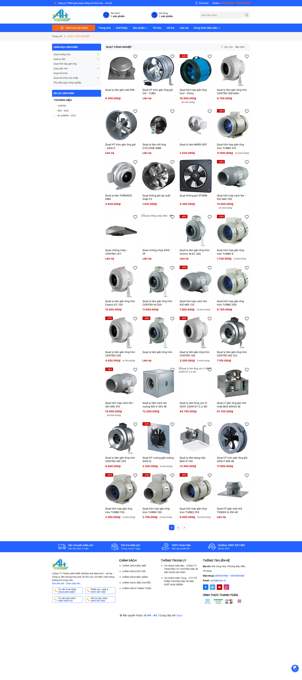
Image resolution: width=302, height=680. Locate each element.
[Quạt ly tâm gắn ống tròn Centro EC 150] (121, 282)
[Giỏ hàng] (162, 15)
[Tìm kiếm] (247, 15)
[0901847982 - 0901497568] (231, 3)
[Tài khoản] (202, 3)
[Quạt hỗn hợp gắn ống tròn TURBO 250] (196, 489)
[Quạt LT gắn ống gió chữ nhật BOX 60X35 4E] (233, 384)
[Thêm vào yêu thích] (135, 56)
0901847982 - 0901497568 (229, 575)
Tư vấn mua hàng (67, 590)
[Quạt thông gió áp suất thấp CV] (159, 176)
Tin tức (157, 27)
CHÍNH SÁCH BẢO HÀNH (135, 577)
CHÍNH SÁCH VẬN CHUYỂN (136, 582)
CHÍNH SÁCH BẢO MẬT (134, 565)
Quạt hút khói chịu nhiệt (66, 77)
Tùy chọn (118, 90)
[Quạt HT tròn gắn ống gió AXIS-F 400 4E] (233, 438)
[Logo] (61, 14)
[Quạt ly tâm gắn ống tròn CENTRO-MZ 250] (121, 438)
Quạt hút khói (60, 73)
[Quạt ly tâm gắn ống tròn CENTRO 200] (121, 332)
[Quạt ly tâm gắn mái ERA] (121, 70)
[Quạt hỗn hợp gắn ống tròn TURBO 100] (159, 489)
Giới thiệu (122, 27)
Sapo (179, 615)
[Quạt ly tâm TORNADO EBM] (121, 176)
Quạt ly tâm (60, 59)
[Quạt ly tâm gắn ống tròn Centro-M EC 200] (196, 231)
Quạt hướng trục (62, 54)
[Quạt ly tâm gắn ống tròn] (159, 332)
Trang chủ (104, 27)
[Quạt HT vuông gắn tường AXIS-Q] (159, 438)
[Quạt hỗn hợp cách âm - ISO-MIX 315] (121, 384)
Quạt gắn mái (60, 68)
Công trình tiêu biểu (206, 27)
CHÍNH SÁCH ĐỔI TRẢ (133, 571)
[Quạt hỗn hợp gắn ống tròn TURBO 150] (121, 489)
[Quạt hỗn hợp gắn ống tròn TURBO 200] (233, 282)
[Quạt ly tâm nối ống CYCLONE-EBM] (159, 125)
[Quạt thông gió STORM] (196, 176)
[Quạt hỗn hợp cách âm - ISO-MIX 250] (233, 176)
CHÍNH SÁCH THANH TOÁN (136, 588)
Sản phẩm (139, 27)
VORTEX (62, 105)
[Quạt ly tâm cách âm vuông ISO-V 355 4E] (159, 384)
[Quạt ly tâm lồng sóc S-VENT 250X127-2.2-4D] (196, 384)
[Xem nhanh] (128, 91)
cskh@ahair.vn (218, 580)
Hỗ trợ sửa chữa (99, 599)
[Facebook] (205, 587)
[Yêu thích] (114, 15)
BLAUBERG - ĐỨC (67, 115)
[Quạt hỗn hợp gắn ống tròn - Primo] (196, 70)
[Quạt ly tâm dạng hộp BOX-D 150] (196, 438)
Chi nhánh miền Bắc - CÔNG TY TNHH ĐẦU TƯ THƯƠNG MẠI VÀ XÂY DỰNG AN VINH (181, 569)
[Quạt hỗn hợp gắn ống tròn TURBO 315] (233, 125)
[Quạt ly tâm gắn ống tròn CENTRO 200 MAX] (233, 70)
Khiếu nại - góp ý (99, 590)
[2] (184, 527)
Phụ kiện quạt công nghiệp (67, 82)
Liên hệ (184, 27)
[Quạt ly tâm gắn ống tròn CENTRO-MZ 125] (233, 332)
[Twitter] (212, 587)
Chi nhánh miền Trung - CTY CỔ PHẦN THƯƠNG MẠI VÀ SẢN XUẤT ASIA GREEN (180, 581)
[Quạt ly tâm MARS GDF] (196, 125)
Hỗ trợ (170, 27)
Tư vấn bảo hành (67, 599)
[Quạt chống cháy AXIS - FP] (159, 231)
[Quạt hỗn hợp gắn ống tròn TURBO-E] (233, 231)
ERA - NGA (63, 110)
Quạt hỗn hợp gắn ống (65, 63)
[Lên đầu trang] (295, 660)
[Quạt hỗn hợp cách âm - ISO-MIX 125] (196, 282)
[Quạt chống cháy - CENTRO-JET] (121, 231)
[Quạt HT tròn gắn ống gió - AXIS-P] (121, 125)
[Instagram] (226, 587)
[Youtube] (219, 587)
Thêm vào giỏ (230, 90)
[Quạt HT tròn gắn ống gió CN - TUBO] (159, 70)
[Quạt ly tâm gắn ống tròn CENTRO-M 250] (159, 282)
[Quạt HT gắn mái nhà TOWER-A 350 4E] (233, 489)
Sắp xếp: (228, 47)
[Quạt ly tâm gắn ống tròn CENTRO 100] (196, 332)
